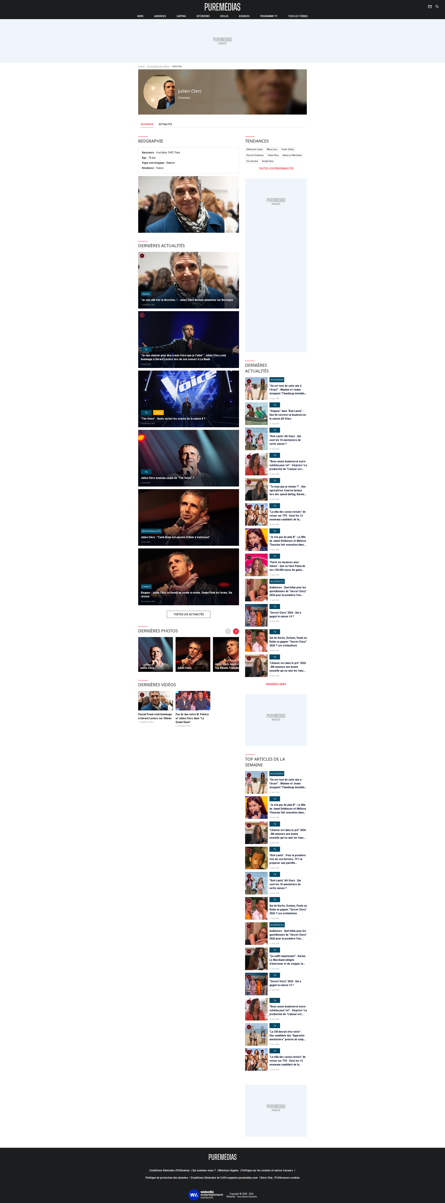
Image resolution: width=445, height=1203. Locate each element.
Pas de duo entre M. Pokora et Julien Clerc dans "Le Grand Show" (192, 718)
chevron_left (228, 631)
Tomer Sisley (287, 149)
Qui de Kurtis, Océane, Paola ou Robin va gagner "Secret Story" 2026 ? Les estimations (288, 641)
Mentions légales (229, 1170)
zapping (181, 16)
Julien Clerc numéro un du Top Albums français (230, 666)
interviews (203, 16)
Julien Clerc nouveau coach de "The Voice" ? (167, 478)
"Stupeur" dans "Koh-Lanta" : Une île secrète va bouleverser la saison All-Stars (287, 414)
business (244, 16)
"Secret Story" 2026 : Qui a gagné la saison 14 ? (285, 614)
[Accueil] (222, 7)
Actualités (165, 124)
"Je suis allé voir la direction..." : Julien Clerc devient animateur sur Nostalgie (187, 300)
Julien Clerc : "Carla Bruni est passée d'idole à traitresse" (175, 537)
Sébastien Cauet (254, 149)
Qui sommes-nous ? (204, 1170)
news (140, 16)
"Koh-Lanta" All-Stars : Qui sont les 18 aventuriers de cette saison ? (285, 440)
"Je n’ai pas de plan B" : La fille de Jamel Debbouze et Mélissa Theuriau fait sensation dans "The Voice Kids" (287, 542)
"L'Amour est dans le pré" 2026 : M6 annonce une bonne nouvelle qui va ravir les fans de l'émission (287, 668)
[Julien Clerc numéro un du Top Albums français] (230, 654)
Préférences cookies (287, 1177)
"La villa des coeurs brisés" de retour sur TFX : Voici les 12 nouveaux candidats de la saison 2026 (287, 517)
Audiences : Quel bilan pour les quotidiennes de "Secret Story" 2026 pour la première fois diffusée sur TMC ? (288, 593)
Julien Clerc (147, 668)
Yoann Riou (273, 155)
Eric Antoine (252, 161)
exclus (224, 16)
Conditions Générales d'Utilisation (169, 1170)
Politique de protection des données (166, 1177)
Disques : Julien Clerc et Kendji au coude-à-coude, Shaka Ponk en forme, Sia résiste (186, 594)
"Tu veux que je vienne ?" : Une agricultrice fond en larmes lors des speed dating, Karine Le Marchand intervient (287, 492)
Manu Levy (272, 149)
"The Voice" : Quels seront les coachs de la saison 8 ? (173, 418)
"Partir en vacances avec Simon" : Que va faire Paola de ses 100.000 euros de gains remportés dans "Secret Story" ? (287, 570)
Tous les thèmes (298, 16)
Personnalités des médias (158, 66)
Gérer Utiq (266, 1177)
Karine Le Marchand (292, 155)
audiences (160, 16)
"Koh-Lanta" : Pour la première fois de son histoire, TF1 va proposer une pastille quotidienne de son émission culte (287, 863)
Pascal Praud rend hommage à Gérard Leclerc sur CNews (155, 716)
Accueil (141, 66)
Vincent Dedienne (255, 155)
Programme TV (268, 16)
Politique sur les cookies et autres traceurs (267, 1170)
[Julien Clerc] (155, 654)
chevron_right (236, 631)
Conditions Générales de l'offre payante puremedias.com (224, 1177)
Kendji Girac (268, 161)
